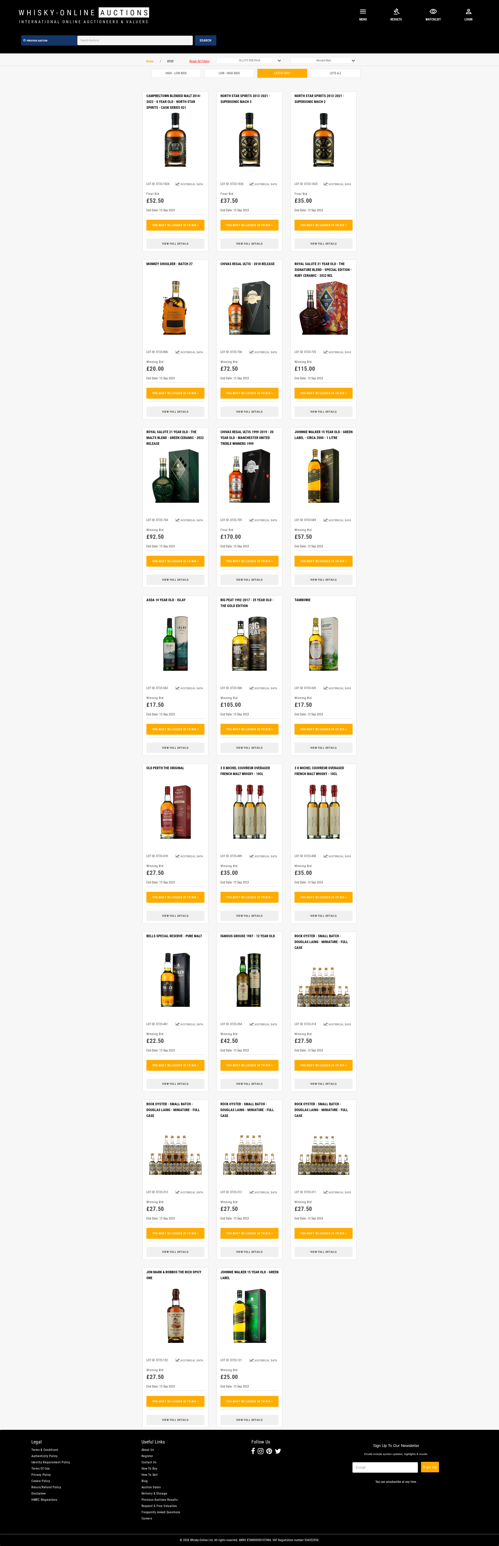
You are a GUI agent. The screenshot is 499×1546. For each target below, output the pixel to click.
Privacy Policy (41, 1475)
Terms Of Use (40, 1468)
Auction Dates (151, 1487)
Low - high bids (229, 73)
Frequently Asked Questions (161, 1512)
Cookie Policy (40, 1481)
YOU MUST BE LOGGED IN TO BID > (175, 225)
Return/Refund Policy (46, 1487)
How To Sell (150, 1475)
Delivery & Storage (154, 1493)
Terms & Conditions (44, 1450)
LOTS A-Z (335, 73)
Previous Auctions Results (160, 1500)
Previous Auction (37, 40)
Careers (147, 1518)
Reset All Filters (199, 61)
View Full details (175, 243)
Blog (145, 1481)
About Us (148, 1450)
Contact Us (149, 1462)
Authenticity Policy (44, 1456)
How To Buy (149, 1468)
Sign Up (430, 1467)
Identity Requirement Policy (50, 1462)
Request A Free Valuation (159, 1506)
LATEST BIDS (282, 73)
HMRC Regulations (44, 1500)
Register (147, 1456)
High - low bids (176, 73)
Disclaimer (38, 1493)
